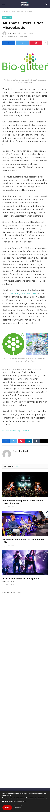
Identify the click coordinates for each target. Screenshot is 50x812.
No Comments (9, 37)
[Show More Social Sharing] (45, 43)
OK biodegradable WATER (23, 293)
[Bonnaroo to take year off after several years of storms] (25, 484)
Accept (7, 807)
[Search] (46, 4)
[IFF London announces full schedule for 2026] (25, 523)
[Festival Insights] (25, 4)
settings (22, 801)
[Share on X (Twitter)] (22, 43)
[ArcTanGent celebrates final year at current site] (25, 562)
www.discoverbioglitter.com (15, 431)
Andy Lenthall (15, 33)
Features (7, 17)
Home (4, 11)
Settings (18, 807)
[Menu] (4, 4)
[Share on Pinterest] (35, 43)
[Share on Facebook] (8, 43)
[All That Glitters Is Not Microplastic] (25, 63)
